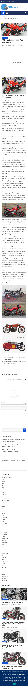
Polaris (3, 559)
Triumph (4, 568)
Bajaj (3, 488)
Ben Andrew (20, 45)
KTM (3, 544)
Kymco (3, 546)
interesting (4, 540)
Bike (3, 496)
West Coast (5, 576)
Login (25, 403)
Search (24, 430)
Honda (3, 530)
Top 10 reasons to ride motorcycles (12, 602)
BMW (3, 507)
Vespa (3, 572)
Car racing (4, 517)
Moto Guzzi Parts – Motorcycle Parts (15, 379)
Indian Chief (5, 538)
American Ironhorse (7, 477)
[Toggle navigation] (7, 13)
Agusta (5, 498)
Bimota (4, 502)
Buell (3, 511)
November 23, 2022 (7, 604)
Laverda (4, 549)
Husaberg (4, 532)
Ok (14, 683)
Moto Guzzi (5, 37)
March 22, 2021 (6, 627)
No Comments (7, 47)
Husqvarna (4, 534)
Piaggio (4, 557)
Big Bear (4, 492)
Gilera (3, 525)
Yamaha (4, 578)
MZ (3, 555)
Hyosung (4, 536)
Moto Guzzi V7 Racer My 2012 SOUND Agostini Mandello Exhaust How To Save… (13, 623)
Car (3, 515)
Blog (3, 504)
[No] (26, 678)
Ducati (3, 521)
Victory (4, 574)
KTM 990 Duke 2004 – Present (11, 374)
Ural (3, 570)
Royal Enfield (5, 561)
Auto (3, 483)
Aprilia (3, 479)
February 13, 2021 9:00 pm (9, 45)
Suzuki (3, 565)
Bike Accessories (6, 500)
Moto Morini (5, 553)
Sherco (4, 563)
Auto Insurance (5, 485)
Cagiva (3, 513)
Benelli (3, 490)
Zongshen (4, 580)
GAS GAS (4, 523)
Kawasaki (4, 542)
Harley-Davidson (6, 528)
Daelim (3, 519)
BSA (3, 509)
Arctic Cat (4, 481)
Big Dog (4, 494)
